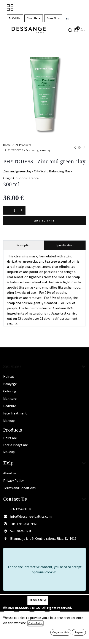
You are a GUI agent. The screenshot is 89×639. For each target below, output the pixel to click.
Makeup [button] (9, 452)
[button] (76, 30)
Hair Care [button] (10, 438)
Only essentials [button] (60, 632)
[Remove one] (7, 210)
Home (7, 145)
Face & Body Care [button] (15, 445)
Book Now (53, 18)
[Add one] (21, 210)
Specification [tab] (64, 245)
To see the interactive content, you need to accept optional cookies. (45, 569)
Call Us (16, 18)
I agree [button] (79, 632)
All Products (23, 145)
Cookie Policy (35, 623)
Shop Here (33, 18)
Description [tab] (23, 245)
